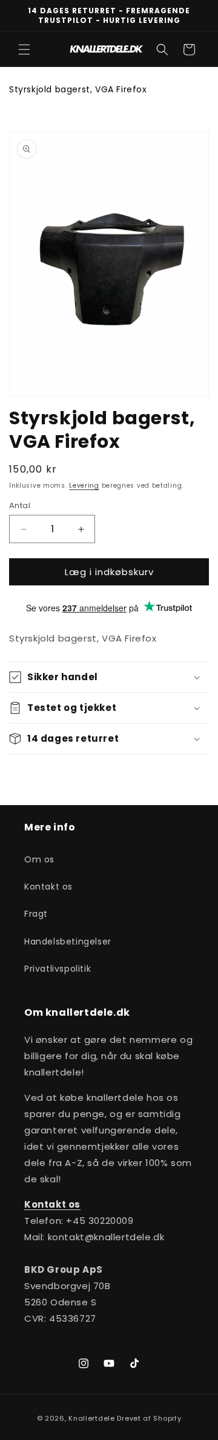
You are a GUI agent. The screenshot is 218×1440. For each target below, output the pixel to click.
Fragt (36, 914)
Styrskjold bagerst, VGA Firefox (78, 89)
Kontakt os (48, 887)
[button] (24, 49)
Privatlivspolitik (57, 969)
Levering (84, 485)
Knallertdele (91, 1418)
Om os (39, 859)
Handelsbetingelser (67, 941)
